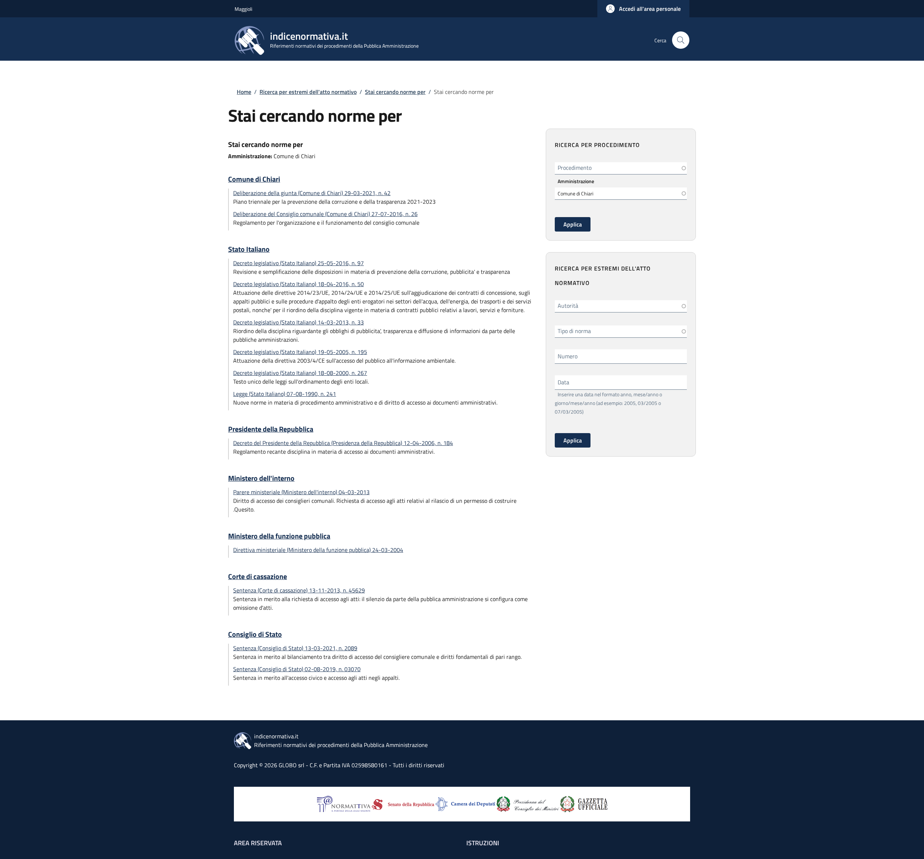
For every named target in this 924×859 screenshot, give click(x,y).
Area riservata (258, 843)
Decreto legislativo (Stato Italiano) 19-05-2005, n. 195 (300, 352)
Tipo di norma (574, 331)
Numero (568, 356)
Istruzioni (482, 843)
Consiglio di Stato (255, 634)
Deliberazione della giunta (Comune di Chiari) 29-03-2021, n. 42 (312, 193)
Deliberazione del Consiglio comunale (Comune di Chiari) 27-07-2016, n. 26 (325, 214)
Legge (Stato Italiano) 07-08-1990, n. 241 (284, 393)
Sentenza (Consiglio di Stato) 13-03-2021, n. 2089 (295, 648)
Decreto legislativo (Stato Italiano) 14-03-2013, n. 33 (298, 322)
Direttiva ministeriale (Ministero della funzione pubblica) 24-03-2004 (318, 549)
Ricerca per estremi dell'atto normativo (308, 91)
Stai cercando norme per (395, 91)
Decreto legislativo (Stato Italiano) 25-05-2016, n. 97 (298, 263)
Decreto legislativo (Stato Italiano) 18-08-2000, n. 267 (300, 372)
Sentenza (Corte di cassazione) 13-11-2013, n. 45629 (299, 590)
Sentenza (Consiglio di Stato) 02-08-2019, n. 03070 (297, 669)
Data (563, 382)
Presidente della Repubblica (270, 429)
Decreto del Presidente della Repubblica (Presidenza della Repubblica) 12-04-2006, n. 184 (343, 443)
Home (244, 91)
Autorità (568, 305)
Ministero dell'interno (261, 478)
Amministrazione (576, 181)
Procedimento (575, 167)
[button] (643, 8)
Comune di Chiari (254, 179)
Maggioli (243, 9)
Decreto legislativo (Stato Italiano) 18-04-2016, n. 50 (298, 284)
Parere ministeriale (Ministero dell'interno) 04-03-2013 (301, 492)
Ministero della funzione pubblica (279, 536)
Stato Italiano (249, 249)
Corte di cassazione (257, 576)
